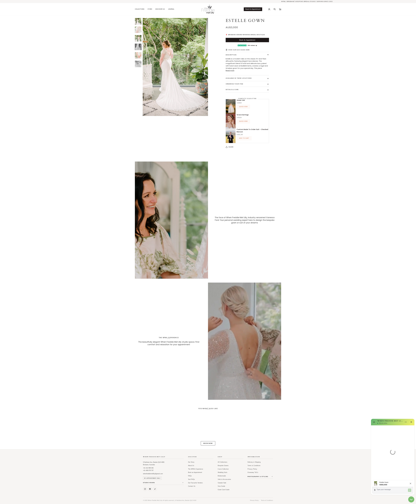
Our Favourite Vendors (195, 483)
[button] (140, 9)
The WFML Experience (195, 469)
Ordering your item (234, 84)
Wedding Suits (222, 472)
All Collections (222, 462)
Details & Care (232, 90)
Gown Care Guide (223, 489)
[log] (392, 452)
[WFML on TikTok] (155, 489)
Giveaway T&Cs (253, 472)
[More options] (405, 422)
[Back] (374, 422)
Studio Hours (163, 483)
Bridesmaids (222, 476)
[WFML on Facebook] (150, 489)
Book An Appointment (253, 9)
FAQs (190, 476)
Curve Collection (223, 469)
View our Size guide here (239, 50)
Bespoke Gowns (223, 465)
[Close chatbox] (411, 499)
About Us (191, 465)
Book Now (208, 443)
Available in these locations (239, 78)
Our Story (191, 462)
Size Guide (221, 486)
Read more (230, 70)
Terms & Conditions (254, 465)
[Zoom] (147, 112)
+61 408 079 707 (148, 470)
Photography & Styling (260, 477)
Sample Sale (222, 483)
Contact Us (191, 486)
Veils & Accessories (224, 479)
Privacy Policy (252, 469)
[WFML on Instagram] (145, 489)
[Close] (411, 422)
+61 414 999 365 (148, 468)
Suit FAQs (191, 479)
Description (231, 55)
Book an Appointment (195, 472)
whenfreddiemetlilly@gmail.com (153, 473)
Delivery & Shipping (254, 462)
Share (231, 147)
